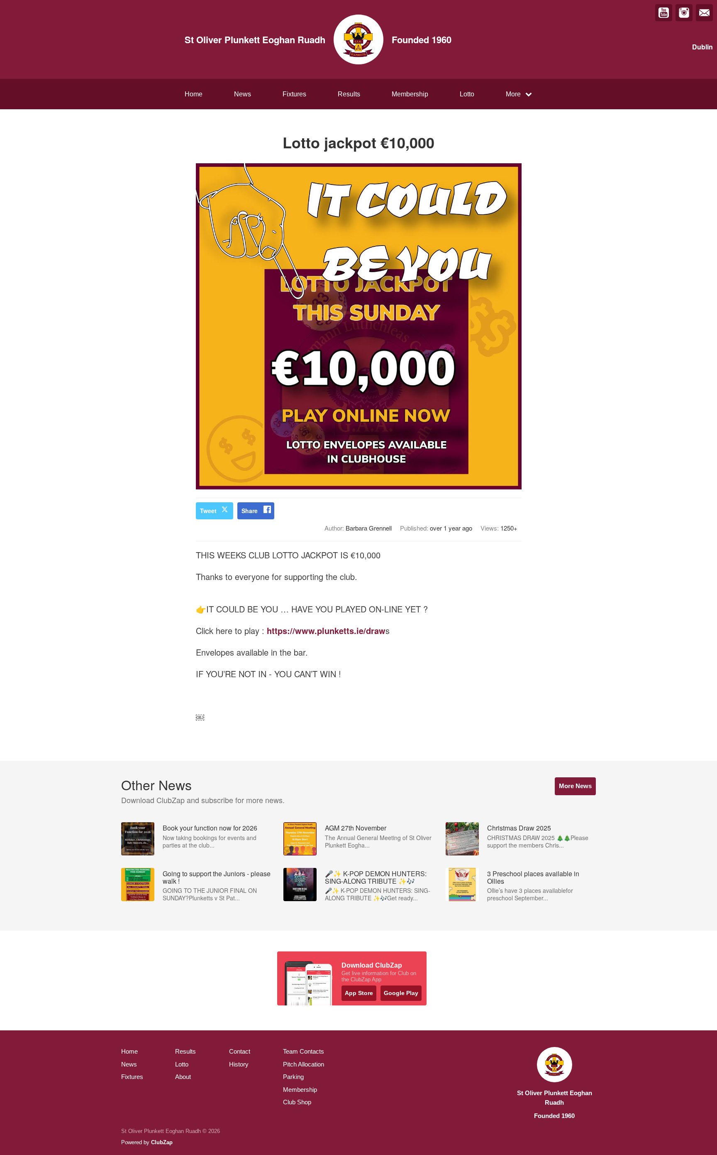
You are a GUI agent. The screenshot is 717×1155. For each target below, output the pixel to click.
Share (249, 510)
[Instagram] (684, 12)
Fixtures (294, 94)
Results (349, 94)
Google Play (401, 993)
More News (575, 785)
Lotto (467, 94)
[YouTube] (663, 12)
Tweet (208, 510)
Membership (410, 94)
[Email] (704, 12)
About (183, 1076)
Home (193, 94)
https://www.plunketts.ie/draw (326, 630)
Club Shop (297, 1102)
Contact (239, 1051)
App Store (359, 993)
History (239, 1064)
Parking (293, 1076)
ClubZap (162, 1142)
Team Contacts (303, 1051)
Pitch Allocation (303, 1064)
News (242, 94)
